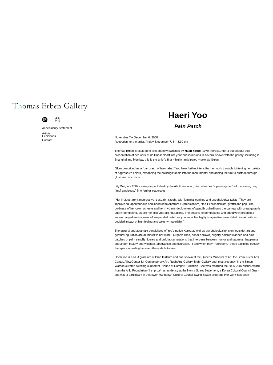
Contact (47, 140)
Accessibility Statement (57, 128)
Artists (46, 133)
